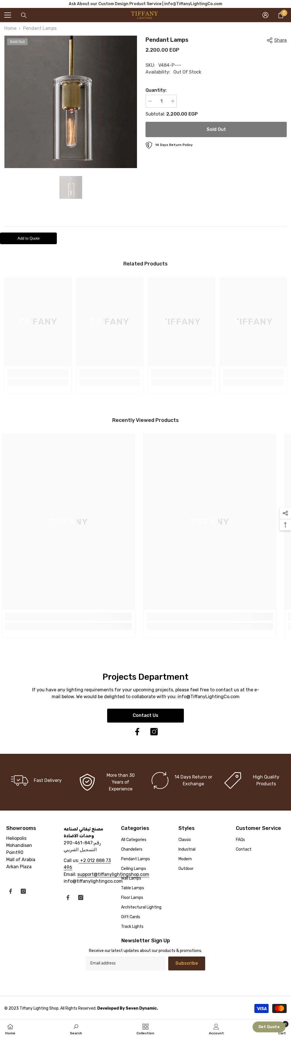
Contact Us (145, 715)
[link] (37, 373)
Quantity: (156, 90)
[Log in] (265, 15)
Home (10, 28)
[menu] (7, 15)
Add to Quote (29, 238)
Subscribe (186, 963)
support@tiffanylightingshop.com (113, 874)
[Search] (23, 15)
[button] (268, 1027)
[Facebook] (137, 731)
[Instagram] (154, 731)
